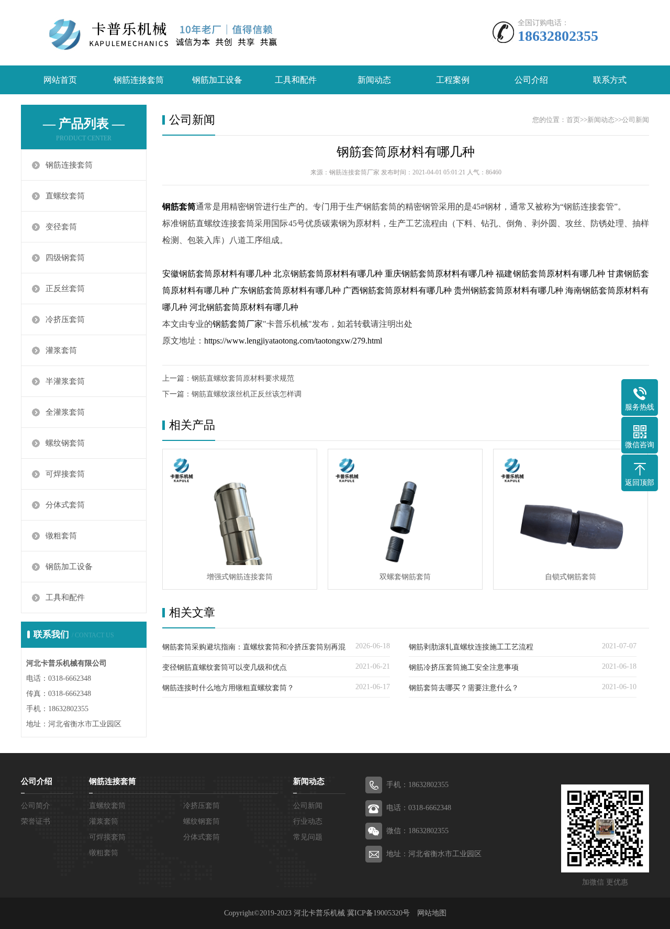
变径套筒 (61, 227)
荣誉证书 (35, 821)
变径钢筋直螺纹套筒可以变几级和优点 (224, 667)
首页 (573, 120)
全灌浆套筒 (65, 412)
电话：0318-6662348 (418, 808)
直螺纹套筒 (65, 196)
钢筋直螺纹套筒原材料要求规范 (243, 378)
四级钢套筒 (65, 257)
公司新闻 (635, 120)
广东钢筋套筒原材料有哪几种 (285, 290)
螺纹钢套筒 (65, 443)
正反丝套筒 (65, 288)
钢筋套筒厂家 (238, 323)
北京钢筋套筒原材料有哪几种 (327, 273)
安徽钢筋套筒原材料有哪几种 (216, 273)
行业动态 (307, 821)
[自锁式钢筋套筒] (570, 507)
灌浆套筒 (61, 350)
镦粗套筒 (61, 536)
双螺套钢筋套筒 (405, 577)
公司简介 (35, 806)
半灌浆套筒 (65, 381)
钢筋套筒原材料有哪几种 (406, 152)
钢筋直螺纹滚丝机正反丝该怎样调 (247, 394)
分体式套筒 (65, 505)
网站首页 (60, 79)
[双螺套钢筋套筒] (405, 507)
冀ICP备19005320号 (378, 913)
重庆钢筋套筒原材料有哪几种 (439, 273)
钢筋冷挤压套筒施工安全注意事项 (464, 667)
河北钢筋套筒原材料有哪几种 (243, 307)
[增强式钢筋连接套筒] (240, 507)
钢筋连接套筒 (139, 79)
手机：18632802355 (417, 785)
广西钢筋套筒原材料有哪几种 (397, 290)
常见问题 (307, 837)
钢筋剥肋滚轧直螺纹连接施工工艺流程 (471, 647)
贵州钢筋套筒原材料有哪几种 (508, 290)
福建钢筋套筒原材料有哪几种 (550, 273)
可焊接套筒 (65, 474)
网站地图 (431, 913)
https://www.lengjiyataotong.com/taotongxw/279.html (293, 340)
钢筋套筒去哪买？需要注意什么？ (464, 688)
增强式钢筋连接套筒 (240, 577)
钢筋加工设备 (217, 79)
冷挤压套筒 (65, 319)
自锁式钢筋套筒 (570, 577)
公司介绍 (531, 79)
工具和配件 (296, 79)
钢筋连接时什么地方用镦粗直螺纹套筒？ (228, 688)
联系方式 (610, 79)
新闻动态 (374, 79)
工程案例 (453, 79)
